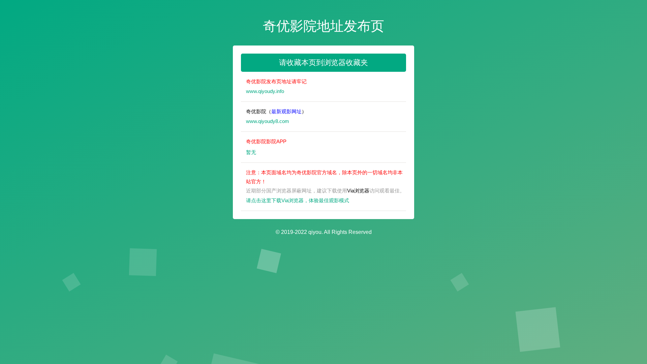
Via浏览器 (358, 190)
